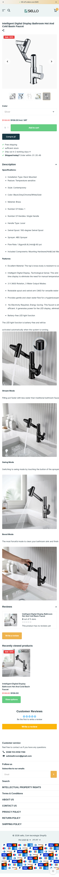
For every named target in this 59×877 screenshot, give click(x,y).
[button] (3, 2)
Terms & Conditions (12, 793)
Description (9, 164)
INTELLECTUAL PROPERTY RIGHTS (21, 787)
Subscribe (54, 774)
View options (11, 699)
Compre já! (11, 136)
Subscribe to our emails (13, 768)
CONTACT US (9, 806)
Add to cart (34, 127)
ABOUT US (8, 799)
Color (5, 106)
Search (6, 781)
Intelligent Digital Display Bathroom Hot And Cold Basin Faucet (16, 687)
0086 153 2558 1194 (15, 752)
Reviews (7, 606)
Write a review (12, 635)
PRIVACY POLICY (11, 812)
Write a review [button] (29, 726)
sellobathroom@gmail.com (19, 756)
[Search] (9, 10)
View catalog (3, 10)
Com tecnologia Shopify (36, 835)
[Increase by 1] (8, 125)
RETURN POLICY (11, 818)
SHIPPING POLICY (12, 824)
